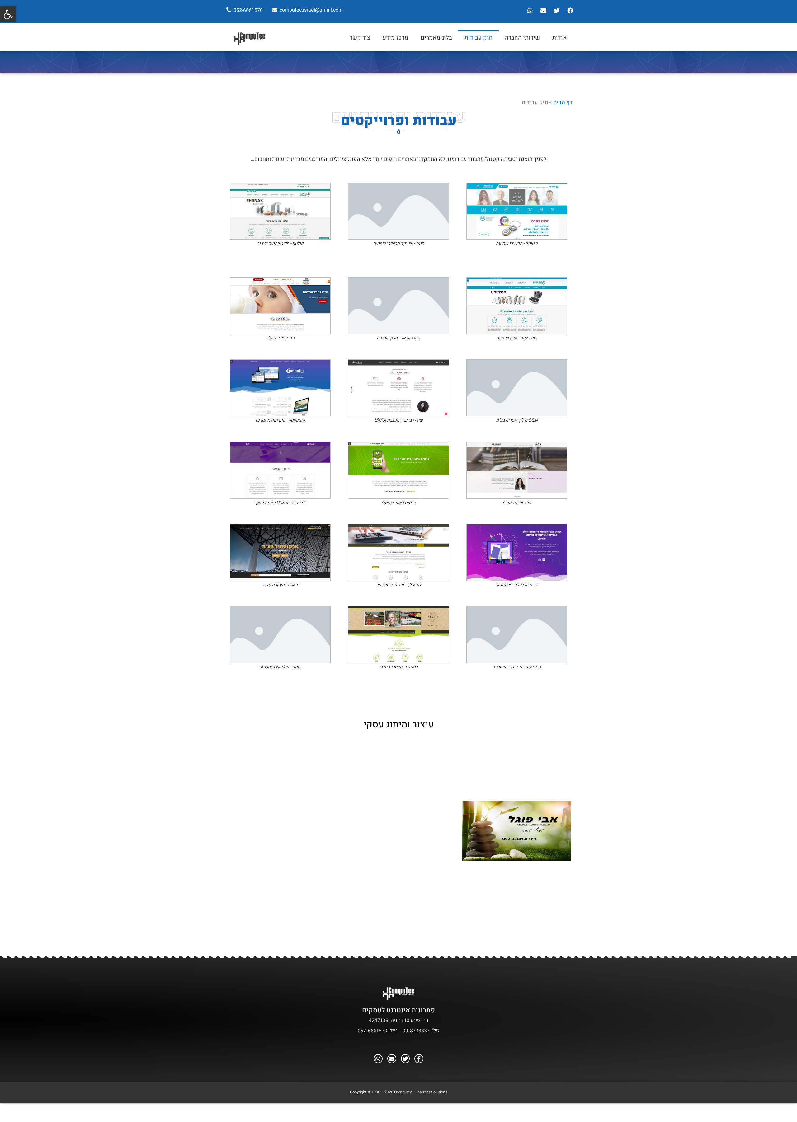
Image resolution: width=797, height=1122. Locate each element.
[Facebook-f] (418, 1058)
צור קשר (360, 37)
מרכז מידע (395, 37)
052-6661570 (248, 10)
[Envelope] (543, 10)
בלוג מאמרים (436, 37)
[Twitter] (557, 10)
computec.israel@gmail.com (311, 10)
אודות (559, 37)
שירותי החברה (522, 37)
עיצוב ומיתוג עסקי (399, 725)
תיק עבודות (479, 37)
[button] (8, 14)
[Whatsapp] (530, 10)
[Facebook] (570, 10)
